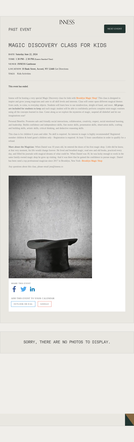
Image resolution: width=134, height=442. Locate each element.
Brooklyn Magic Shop (86, 98)
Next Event (115, 29)
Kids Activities (24, 73)
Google (44, 304)
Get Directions (61, 69)
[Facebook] (14, 289)
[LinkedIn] (32, 289)
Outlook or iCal (23, 304)
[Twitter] (23, 289)
